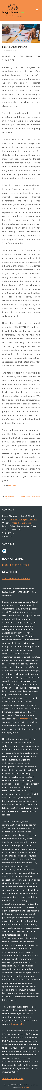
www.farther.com (23, 718)
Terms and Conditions (12, 1078)
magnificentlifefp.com (22, 522)
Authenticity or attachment (30, 496)
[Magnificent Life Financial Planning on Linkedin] (4, 551)
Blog (10, 485)
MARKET (15, 485)
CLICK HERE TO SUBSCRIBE (16, 578)
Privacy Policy (17, 1024)
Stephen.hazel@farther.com (23, 519)
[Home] (13, 10)
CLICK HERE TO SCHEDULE (15, 565)
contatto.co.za (24, 1087)
